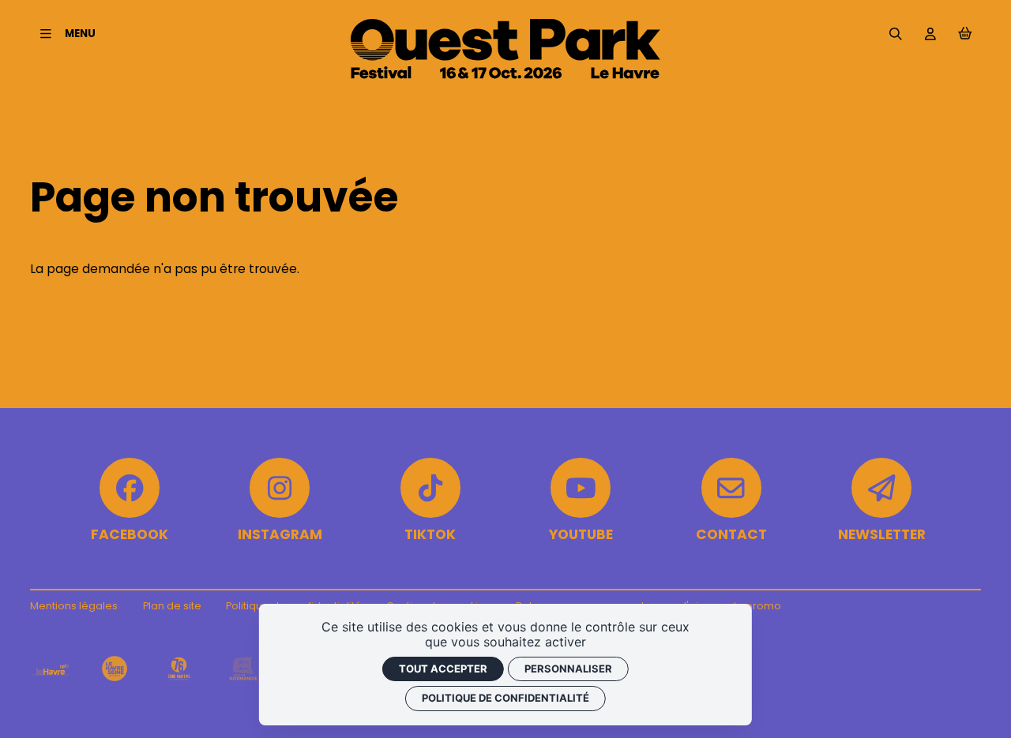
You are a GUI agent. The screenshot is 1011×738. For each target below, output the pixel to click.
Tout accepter (443, 668)
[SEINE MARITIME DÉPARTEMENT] (178, 668)
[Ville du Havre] (50, 668)
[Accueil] (505, 74)
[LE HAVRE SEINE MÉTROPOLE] (114, 668)
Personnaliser (568, 668)
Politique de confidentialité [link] (505, 697)
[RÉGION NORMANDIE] (243, 668)
